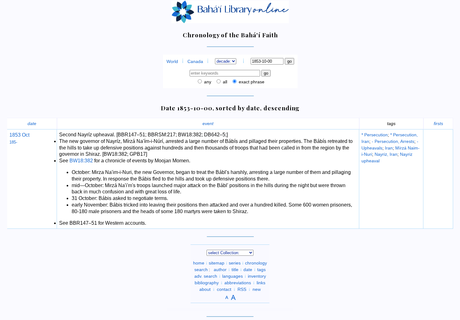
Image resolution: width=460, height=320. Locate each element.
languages (232, 276)
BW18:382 (81, 160)
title (235, 269)
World (172, 61)
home (198, 262)
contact (224, 289)
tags (261, 269)
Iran (389, 147)
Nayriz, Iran (386, 154)
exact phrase (251, 81)
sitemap (216, 262)
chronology (256, 262)
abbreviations (237, 282)
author (220, 269)
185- (13, 142)
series (235, 262)
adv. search (205, 276)
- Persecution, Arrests (393, 141)
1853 (15, 135)
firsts (438, 123)
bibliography (207, 282)
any (207, 81)
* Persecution (374, 134)
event (207, 123)
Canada (195, 61)
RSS (242, 289)
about (205, 289)
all (224, 81)
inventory (257, 276)
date (32, 123)
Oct (25, 135)
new (257, 289)
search (201, 269)
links (261, 282)
